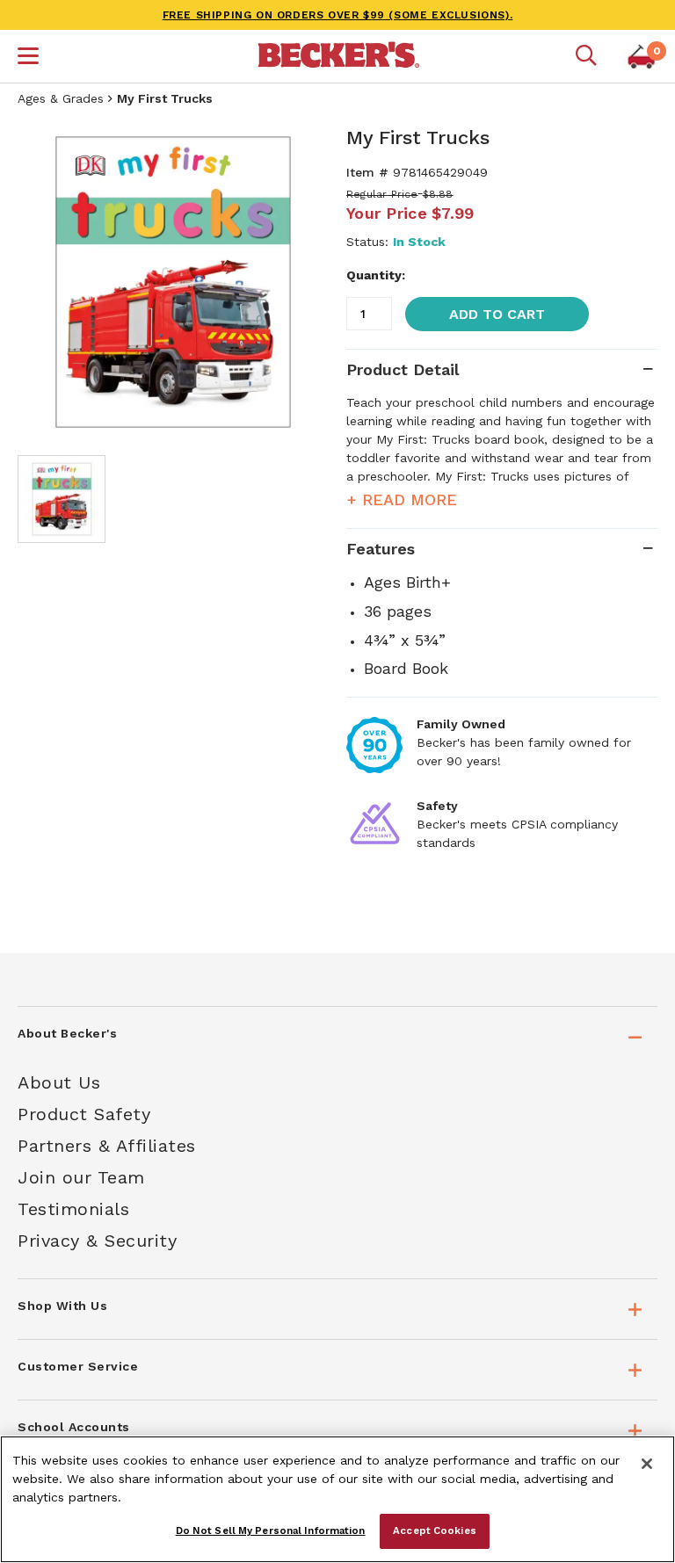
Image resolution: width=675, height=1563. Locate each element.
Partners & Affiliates (107, 1145)
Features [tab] (380, 548)
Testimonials (73, 1208)
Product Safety (84, 1114)
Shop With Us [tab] (62, 1306)
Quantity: (375, 275)
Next (302, 282)
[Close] (647, 1463)
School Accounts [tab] (74, 1427)
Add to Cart (497, 314)
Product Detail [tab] (402, 369)
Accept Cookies (434, 1530)
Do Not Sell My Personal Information (271, 1530)
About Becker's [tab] (67, 1033)
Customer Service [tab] (78, 1366)
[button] (28, 58)
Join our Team (81, 1177)
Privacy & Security (97, 1240)
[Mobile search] (586, 56)
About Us (59, 1082)
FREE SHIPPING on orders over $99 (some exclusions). (338, 15)
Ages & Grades (61, 98)
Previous (44, 282)
